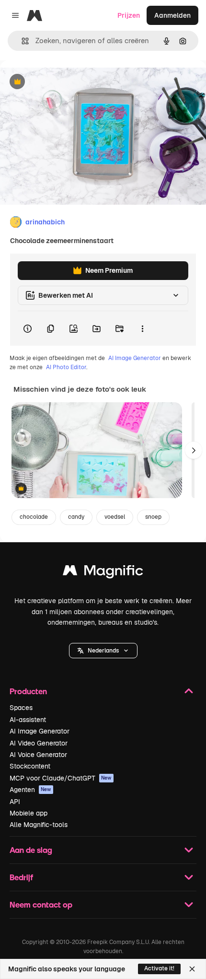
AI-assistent (28, 719)
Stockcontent (30, 766)
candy (76, 517)
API (15, 801)
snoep (153, 517)
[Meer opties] (142, 328)
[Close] (192, 969)
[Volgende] (193, 450)
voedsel (114, 517)
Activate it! (159, 968)
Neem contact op (41, 904)
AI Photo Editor (66, 367)
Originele (63, 82)
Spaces (21, 707)
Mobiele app (28, 813)
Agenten (30, 789)
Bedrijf (21, 877)
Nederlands (103, 650)
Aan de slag (31, 850)
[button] (103, 650)
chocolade (34, 517)
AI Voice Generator (38, 754)
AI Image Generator (134, 358)
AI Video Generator (39, 743)
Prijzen (128, 15)
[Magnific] (103, 572)
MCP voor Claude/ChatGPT (61, 778)
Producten (28, 691)
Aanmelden (172, 15)
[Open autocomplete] (21, 41)
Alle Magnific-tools (39, 824)
